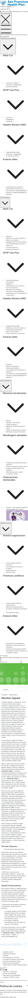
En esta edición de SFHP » (14, 563)
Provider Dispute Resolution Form (14, 849)
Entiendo (2, 997)
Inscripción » (10, 121)
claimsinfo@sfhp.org (11, 936)
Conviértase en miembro (8, 38)
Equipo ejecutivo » (11, 570)
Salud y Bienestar (6, 380)
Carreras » (9, 565)
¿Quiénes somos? (6, 523)
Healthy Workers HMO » (13, 152)
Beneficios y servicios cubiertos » (16, 238)
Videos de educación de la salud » (16, 430)
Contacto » (9, 364)
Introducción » (10, 282)
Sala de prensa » (11, 572)
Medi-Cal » (9, 236)
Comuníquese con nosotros (20, 11)
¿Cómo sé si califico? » (13, 83)
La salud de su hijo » (12, 474)
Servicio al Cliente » (12, 86)
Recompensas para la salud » (14, 472)
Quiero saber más (11, 997)
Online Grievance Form (8, 782)
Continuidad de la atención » (14, 330)
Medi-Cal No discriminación (11, 963)
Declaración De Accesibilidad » (15, 643)
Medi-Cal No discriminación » (15, 607)
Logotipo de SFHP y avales (11, 977)
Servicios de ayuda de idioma (12, 961)
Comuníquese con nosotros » (14, 187)
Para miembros (5, 197)
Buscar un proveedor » (13, 240)
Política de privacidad (9, 973)
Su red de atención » (12, 247)
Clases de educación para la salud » (16, 466)
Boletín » (8, 420)
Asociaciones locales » (13, 612)
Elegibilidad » (10, 119)
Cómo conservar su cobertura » (15, 333)
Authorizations (13, 695)
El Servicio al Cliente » (12, 156)
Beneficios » (9, 284)
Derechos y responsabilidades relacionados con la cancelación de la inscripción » (16, 293)
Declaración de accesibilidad (11, 975)
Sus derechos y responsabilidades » (16, 190)
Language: (3, 6)
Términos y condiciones (10, 971)
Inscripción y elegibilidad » (14, 85)
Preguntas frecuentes (9, 954)
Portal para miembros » (13, 249)
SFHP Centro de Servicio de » (15, 189)
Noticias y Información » (13, 422)
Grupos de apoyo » (12, 424)
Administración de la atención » (15, 286)
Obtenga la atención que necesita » (16, 242)
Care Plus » (9, 117)
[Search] (0, 660)
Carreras (5, 955)
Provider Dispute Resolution (10, 894)
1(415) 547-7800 (6, 11)
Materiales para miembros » (14, 289)
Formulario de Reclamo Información (13, 959)
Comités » (9, 568)
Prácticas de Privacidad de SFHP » (16, 649)
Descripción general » (12, 280)
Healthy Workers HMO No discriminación (15, 965)
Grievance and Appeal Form (18, 773)
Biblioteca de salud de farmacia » (16, 432)
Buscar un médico (5, 34)
